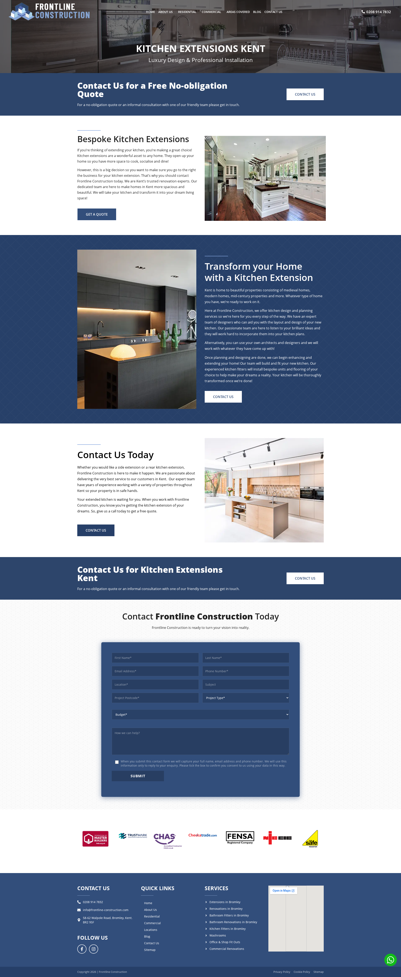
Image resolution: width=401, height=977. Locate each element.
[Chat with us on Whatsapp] (390, 961)
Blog (257, 12)
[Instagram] (93, 949)
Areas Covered (238, 12)
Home (150, 12)
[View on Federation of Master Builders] (95, 838)
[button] (166, 11)
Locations (150, 930)
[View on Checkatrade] (203, 835)
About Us (165, 12)
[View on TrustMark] (133, 836)
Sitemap (150, 950)
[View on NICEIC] (277, 837)
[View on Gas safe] (310, 838)
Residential (187, 12)
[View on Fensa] (240, 837)
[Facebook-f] (81, 949)
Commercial (211, 12)
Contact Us (273, 12)
